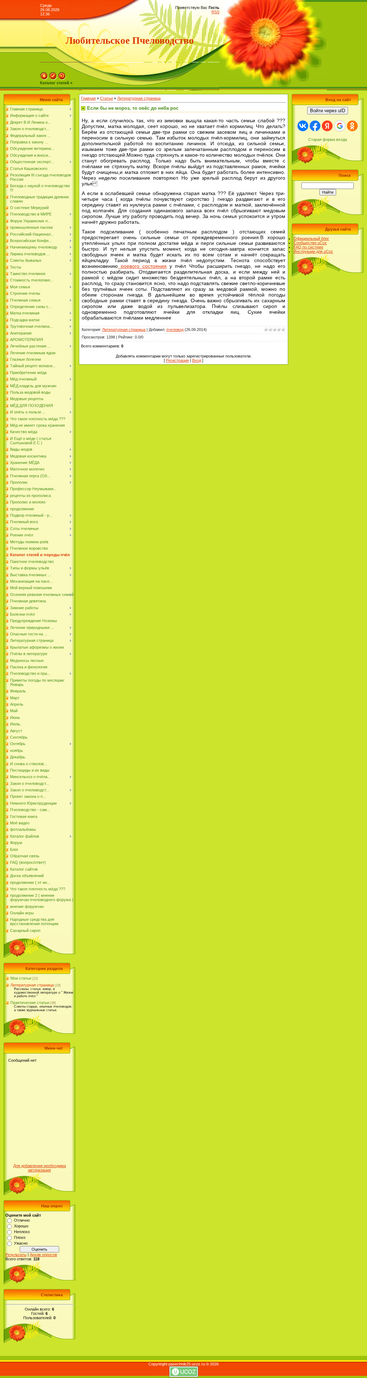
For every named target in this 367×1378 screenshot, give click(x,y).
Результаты (16, 1254)
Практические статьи (29, 1002)
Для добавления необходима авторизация (39, 1168)
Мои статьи (20, 978)
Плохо (19, 1237)
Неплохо (22, 1232)
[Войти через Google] (339, 126)
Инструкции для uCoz (313, 251)
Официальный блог (311, 238)
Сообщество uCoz (310, 243)
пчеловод (175, 329)
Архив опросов (43, 1254)
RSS (215, 12)
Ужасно (21, 1243)
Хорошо (21, 1226)
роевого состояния (142, 266)
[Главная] (44, 78)
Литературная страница (32, 985)
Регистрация (177, 360)
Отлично (22, 1220)
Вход (196, 360)
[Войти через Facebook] (315, 125)
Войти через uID (327, 110)
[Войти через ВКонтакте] (302, 125)
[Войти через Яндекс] (327, 125)
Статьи (106, 98)
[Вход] (62, 78)
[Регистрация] (53, 78)
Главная (88, 98)
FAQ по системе (308, 247)
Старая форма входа (327, 139)
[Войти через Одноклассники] (352, 125)
